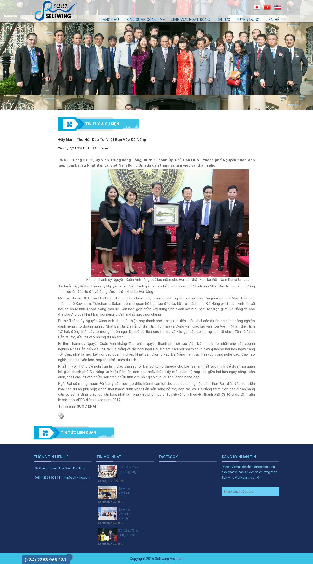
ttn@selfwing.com (77, 477)
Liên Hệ (272, 19)
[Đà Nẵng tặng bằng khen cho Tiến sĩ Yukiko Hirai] (107, 534)
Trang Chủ (108, 19)
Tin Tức (223, 19)
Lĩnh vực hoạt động (190, 19)
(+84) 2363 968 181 (46, 560)
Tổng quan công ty (143, 19)
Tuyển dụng (247, 19)
